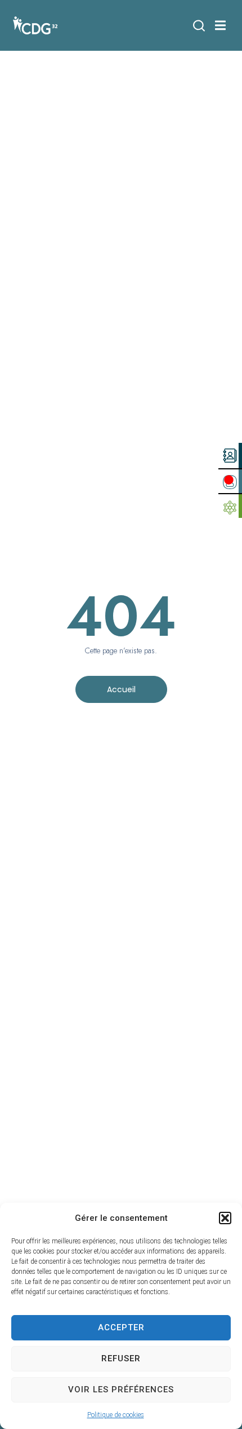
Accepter (121, 1327)
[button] (225, 1218)
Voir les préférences (121, 1389)
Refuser (121, 1358)
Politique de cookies (115, 1415)
